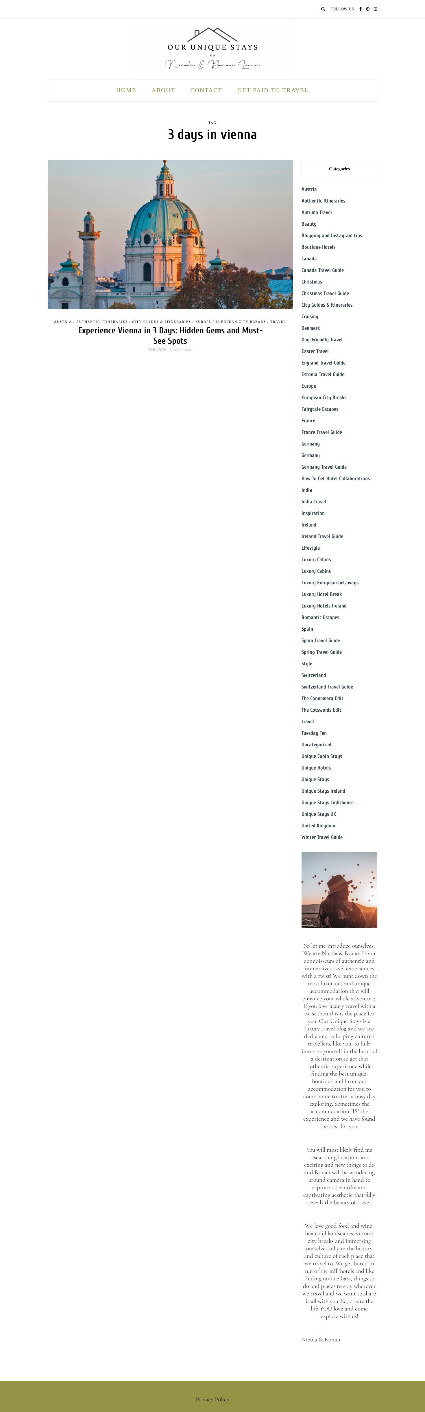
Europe (203, 321)
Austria (63, 321)
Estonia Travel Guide (323, 374)
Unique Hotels (316, 768)
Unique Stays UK (319, 814)
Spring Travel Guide (322, 652)
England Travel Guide (323, 363)
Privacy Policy (212, 1399)
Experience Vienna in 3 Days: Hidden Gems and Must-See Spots (170, 335)
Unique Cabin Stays (322, 756)
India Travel (314, 502)
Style (307, 664)
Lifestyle (311, 548)
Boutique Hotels (318, 247)
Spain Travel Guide (321, 641)
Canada (309, 259)
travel (278, 321)
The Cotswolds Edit (321, 710)
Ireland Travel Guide (322, 536)
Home (126, 90)
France (308, 421)
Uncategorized (316, 745)
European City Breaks (241, 321)
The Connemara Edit (322, 698)
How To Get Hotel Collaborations (336, 479)
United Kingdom (318, 826)
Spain (307, 629)
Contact (206, 90)
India (307, 490)
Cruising (310, 317)
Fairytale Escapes (320, 409)
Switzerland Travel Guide (327, 687)
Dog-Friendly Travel (322, 340)
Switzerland (314, 675)
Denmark (311, 328)
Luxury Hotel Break (322, 594)
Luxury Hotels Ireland (324, 606)
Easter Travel (315, 351)
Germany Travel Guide (324, 467)
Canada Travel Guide (323, 270)
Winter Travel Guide (322, 837)
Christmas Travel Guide (325, 293)
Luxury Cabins (316, 560)
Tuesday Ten (314, 733)
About (163, 90)
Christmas (312, 282)
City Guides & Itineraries (161, 321)
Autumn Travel (317, 212)
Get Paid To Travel (273, 90)
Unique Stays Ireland (323, 791)
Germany (311, 444)
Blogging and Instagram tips (332, 236)
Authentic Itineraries (102, 321)
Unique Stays (315, 779)
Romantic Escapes (320, 617)
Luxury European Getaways (330, 583)
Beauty (309, 224)
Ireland (309, 525)
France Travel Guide (322, 432)
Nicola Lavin (180, 350)
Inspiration (313, 513)
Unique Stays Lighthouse (328, 803)
